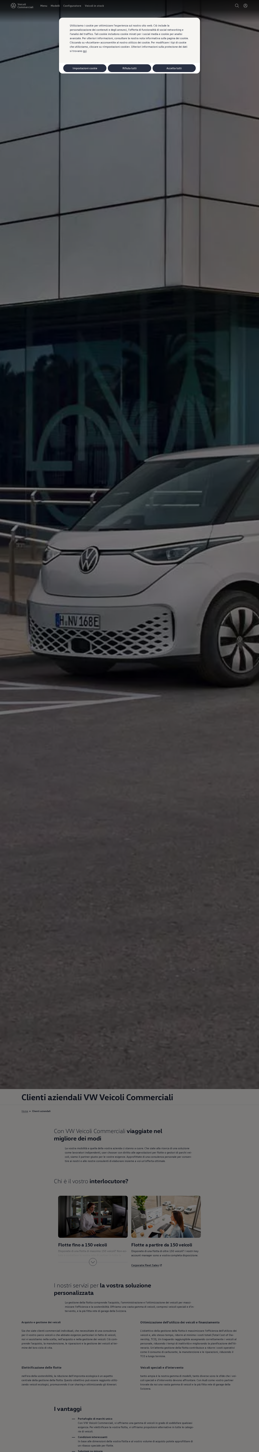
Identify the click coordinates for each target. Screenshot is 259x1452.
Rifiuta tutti (129, 68)
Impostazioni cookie (85, 68)
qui (85, 51)
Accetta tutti (174, 68)
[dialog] (129, 726)
